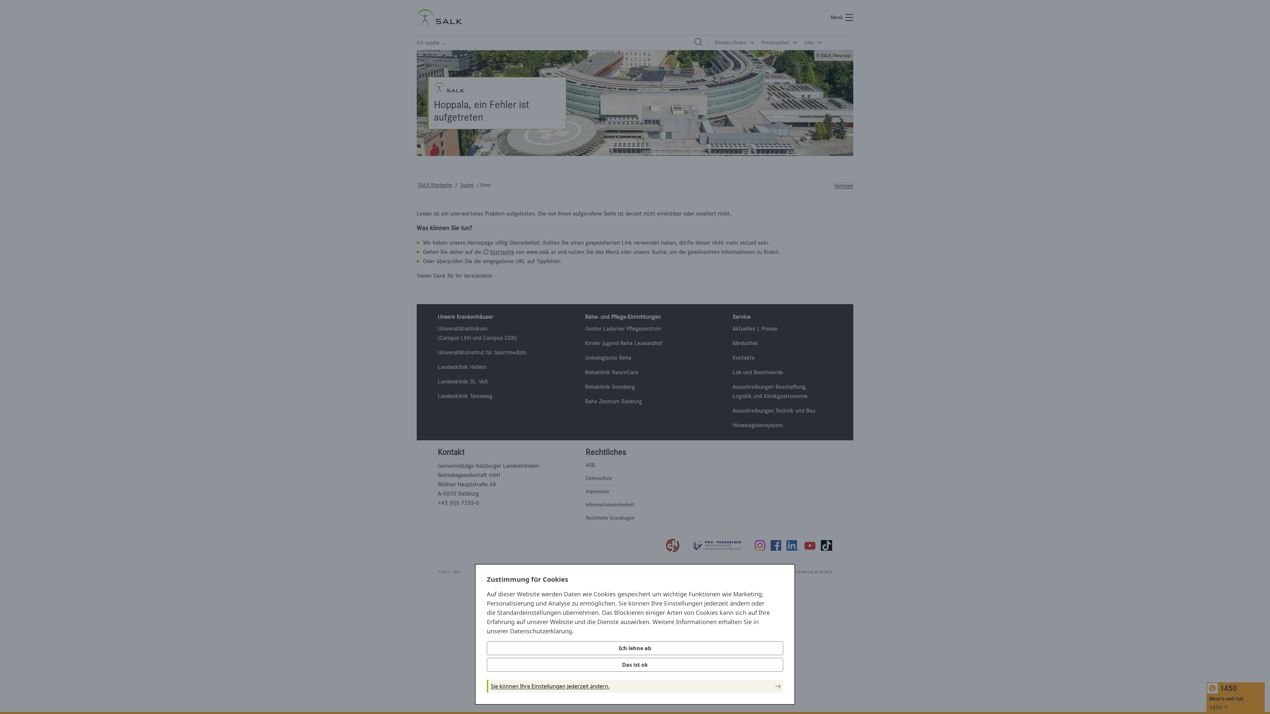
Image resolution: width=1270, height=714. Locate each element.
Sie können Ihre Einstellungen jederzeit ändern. (550, 686)
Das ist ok (635, 664)
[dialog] (635, 634)
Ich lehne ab (635, 648)
